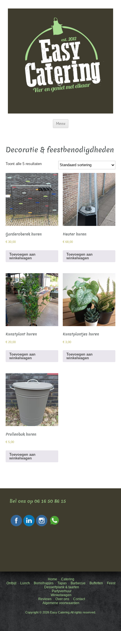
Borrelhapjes (43, 583)
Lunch (25, 583)
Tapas (62, 583)
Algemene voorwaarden (60, 603)
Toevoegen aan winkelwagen (22, 256)
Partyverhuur (61, 591)
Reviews (44, 599)
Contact (79, 599)
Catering (67, 579)
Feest (111, 583)
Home (52, 579)
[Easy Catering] (60, 61)
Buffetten (96, 583)
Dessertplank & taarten (61, 587)
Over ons (62, 599)
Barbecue (78, 583)
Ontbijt (11, 583)
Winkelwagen (61, 595)
